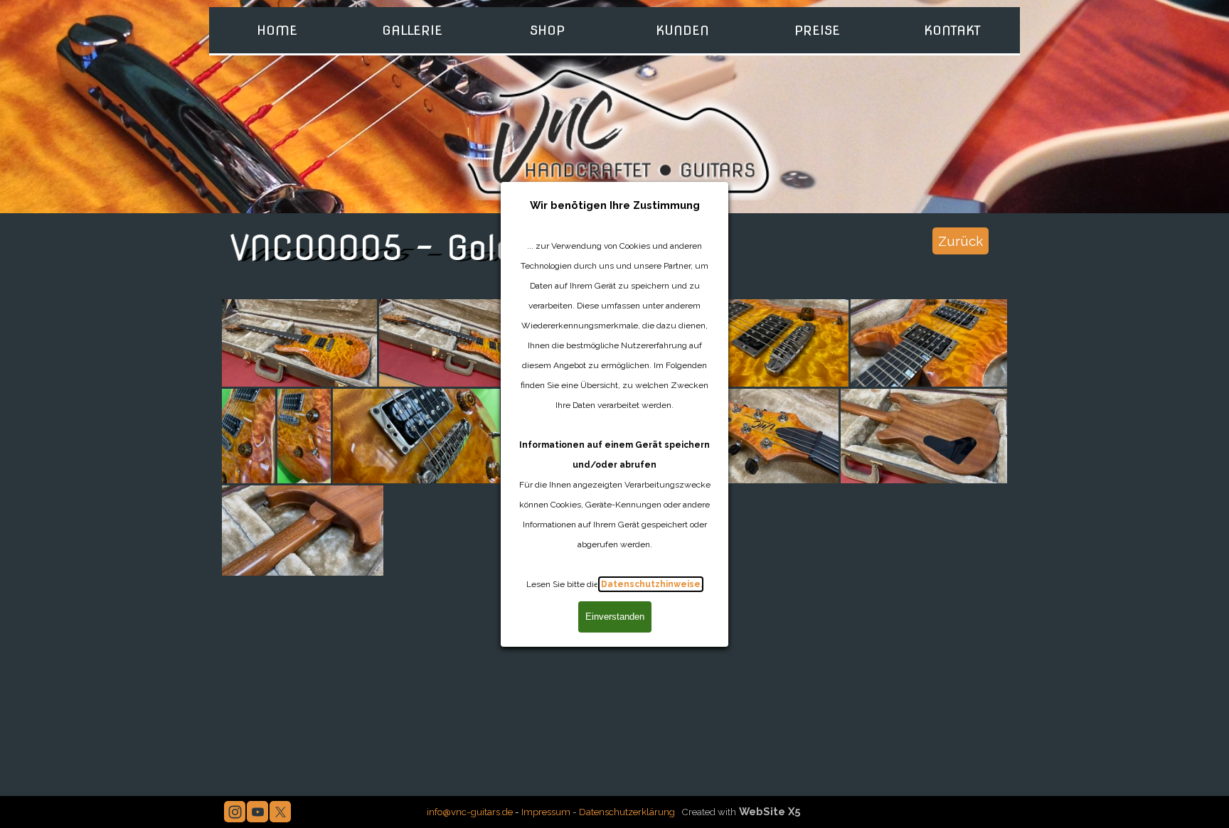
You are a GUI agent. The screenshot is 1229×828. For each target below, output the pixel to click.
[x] (280, 811)
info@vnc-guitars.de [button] (470, 811)
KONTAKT (952, 30)
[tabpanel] (613, 810)
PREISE (817, 30)
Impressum (545, 811)
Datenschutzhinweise (651, 584)
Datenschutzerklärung (627, 811)
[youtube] (257, 811)
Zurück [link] (960, 241)
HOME (277, 30)
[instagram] (234, 811)
